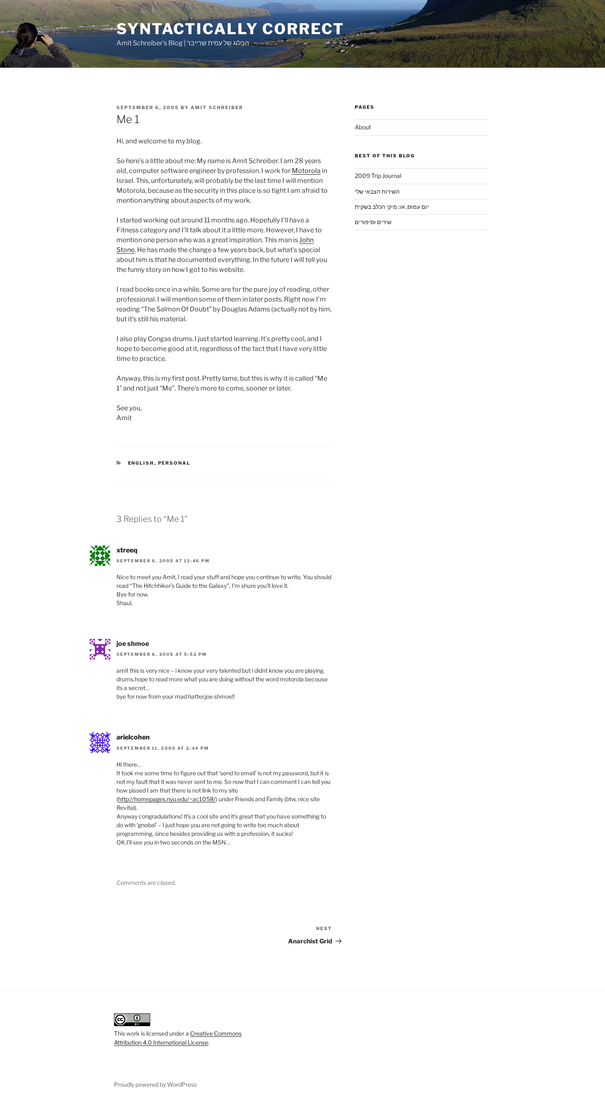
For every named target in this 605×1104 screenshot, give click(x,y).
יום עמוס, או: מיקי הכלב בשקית (392, 206)
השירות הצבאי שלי (377, 191)
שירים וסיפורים (373, 221)
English (141, 463)
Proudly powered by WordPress (155, 1084)
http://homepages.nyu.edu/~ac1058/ (167, 798)
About (363, 127)
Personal (174, 463)
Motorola (306, 171)
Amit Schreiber (217, 107)
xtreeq (126, 550)
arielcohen (133, 737)
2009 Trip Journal (378, 175)
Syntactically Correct (230, 29)
